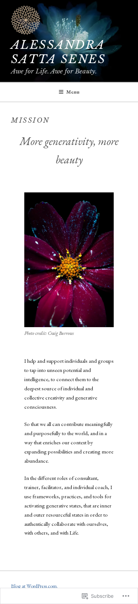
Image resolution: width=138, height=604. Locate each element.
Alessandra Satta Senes (58, 52)
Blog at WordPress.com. (34, 586)
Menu (72, 91)
